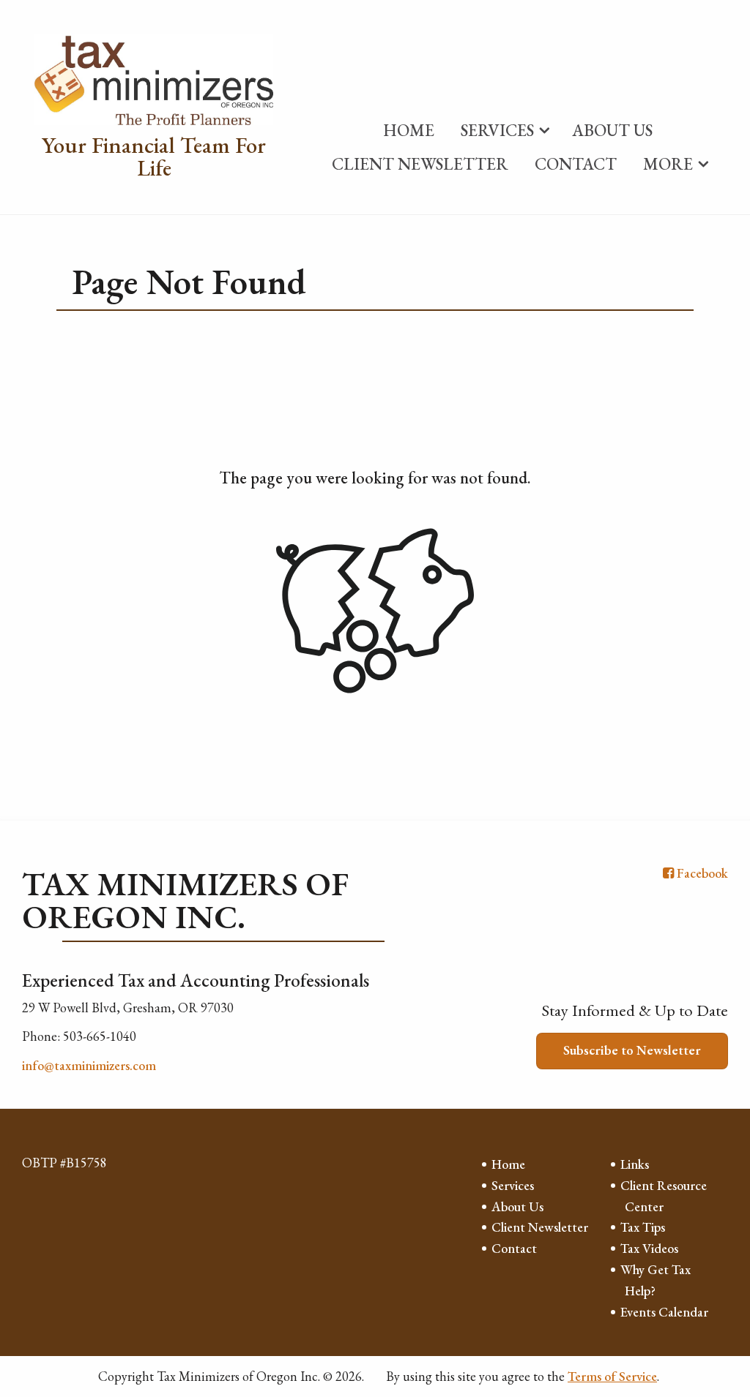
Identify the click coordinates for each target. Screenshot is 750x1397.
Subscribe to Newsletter (632, 1050)
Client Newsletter (420, 164)
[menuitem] (408, 127)
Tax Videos (649, 1248)
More (668, 164)
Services (497, 130)
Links (634, 1164)
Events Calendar (664, 1311)
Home (408, 130)
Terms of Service (612, 1376)
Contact (576, 164)
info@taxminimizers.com (89, 1065)
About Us (612, 130)
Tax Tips (642, 1227)
